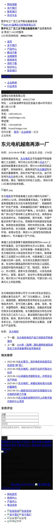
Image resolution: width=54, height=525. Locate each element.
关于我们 (12, 8)
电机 (8, 196)
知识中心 (12, 67)
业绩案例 (12, 56)
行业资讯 (12, 86)
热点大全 (12, 15)
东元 (10, 176)
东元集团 (42, 169)
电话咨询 (12, 505)
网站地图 (12, 4)
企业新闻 (12, 82)
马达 (42, 162)
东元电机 (25, 158)
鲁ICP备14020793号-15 (22, 484)
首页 (9, 41)
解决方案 (12, 52)
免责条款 (47, 445)
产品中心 (12, 49)
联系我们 (12, 11)
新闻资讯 (12, 60)
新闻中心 (12, 498)
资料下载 (12, 63)
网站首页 (6, 441)
